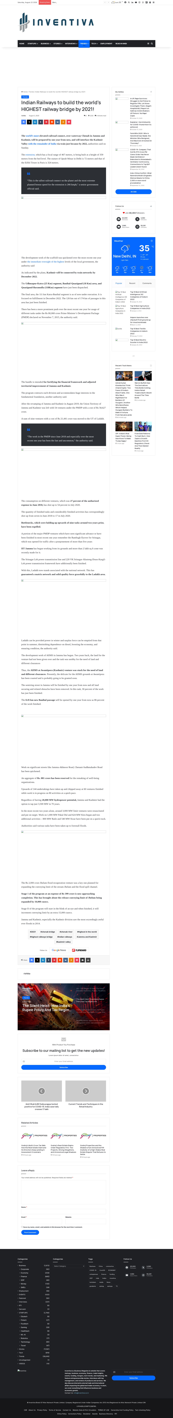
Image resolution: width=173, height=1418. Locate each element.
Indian (104, 1278)
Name (24, 1207)
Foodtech (24, 1324)
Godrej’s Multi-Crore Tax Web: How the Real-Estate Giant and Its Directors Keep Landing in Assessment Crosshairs (33, 1148)
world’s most (32, 135)
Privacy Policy (42, 1410)
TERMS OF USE (103, 1410)
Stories (57, 44)
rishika (23, 116)
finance (103, 1274)
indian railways (65, 937)
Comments (147, 283)
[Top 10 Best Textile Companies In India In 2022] (121, 332)
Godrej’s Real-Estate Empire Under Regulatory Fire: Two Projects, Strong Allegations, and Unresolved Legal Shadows (63, 1148)
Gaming (24, 1327)
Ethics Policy (61, 1414)
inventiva (113, 1278)
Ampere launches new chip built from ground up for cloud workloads (140, 319)
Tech (93, 44)
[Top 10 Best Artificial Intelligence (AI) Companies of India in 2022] (121, 297)
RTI (20, 1305)
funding (112, 1274)
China (101, 1266)
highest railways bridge (42, 937)
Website (68, 1217)
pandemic (93, 1286)
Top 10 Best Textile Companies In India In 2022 (138, 331)
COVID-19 (93, 1270)
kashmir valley (64, 942)
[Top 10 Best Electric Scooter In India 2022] (121, 343)
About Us (32, 1410)
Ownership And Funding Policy (122, 1410)
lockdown (93, 1282)
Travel (23, 1345)
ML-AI (23, 1335)
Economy (24, 1273)
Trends (83, 44)
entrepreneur (94, 1274)
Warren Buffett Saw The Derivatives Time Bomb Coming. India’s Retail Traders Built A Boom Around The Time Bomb (143, 390)
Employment (106, 44)
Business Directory (106, 1414)
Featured (22, 1298)
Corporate (25, 1269)
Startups (32, 44)
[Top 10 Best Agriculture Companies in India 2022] (121, 310)
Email (24, 1217)
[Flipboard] (79, 950)
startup (101, 1286)
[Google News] (58, 950)
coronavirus (110, 1266)
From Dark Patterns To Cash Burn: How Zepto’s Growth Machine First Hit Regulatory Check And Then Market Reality (142, 440)
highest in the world (87, 932)
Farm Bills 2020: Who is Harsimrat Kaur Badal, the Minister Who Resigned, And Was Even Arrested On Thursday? (141, 138)
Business (45, 44)
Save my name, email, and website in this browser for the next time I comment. (52, 1227)
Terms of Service (55, 1410)
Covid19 (102, 1270)
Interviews (70, 44)
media (101, 1282)
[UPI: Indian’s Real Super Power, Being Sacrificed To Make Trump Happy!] (124, 426)
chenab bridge (48, 932)
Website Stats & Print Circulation (84, 1410)
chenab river (66, 932)
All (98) (134, 192)
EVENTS (22, 1295)
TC (117, 1286)
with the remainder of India (42, 143)
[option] (64, 1006)
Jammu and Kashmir (87, 937)
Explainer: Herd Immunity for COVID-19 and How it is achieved (140, 124)
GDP (22, 1280)
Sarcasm (22, 1309)
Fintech (23, 1320)
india (97, 1278)
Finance (24, 1276)
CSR (25, 1410)
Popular (119, 283)
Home (21, 44)
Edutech (24, 1316)
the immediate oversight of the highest (45, 261)
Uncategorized (24, 1360)
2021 (33, 932)
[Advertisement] (86, 67)
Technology (25, 1342)
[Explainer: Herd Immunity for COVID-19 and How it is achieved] (121, 125)
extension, (30, 154)
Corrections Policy (74, 1414)
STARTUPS (23, 1313)
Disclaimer (87, 1414)
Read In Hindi (121, 44)
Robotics (24, 1338)
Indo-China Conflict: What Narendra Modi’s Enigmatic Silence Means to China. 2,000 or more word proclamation (141, 178)
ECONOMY (112, 1270)
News (108, 1282)
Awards (95, 1414)
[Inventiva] (56, 22)
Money (23, 1284)
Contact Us (67, 1410)
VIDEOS (22, 1364)
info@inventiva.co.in (81, 1393)
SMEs (23, 1287)
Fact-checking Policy (142, 1410)
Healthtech (25, 1331)
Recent (132, 283)
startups (110, 1286)
